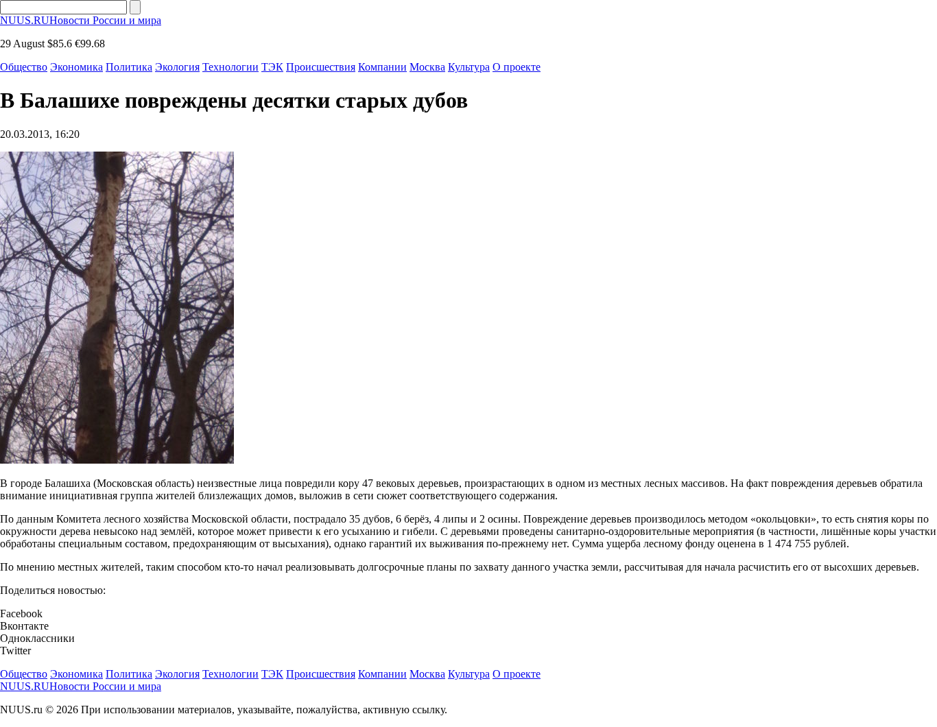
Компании (382, 67)
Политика (129, 67)
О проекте (517, 67)
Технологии (230, 67)
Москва (427, 67)
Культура (469, 67)
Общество (23, 67)
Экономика (76, 67)
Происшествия (320, 67)
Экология (177, 67)
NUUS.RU (80, 20)
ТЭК (272, 67)
